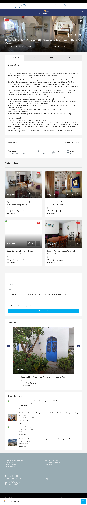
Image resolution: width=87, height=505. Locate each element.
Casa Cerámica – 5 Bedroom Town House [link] (33, 427)
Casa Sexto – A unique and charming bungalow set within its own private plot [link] (45, 439)
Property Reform (10, 464)
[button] (70, 35)
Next (78, 346)
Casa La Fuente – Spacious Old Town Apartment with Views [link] (39, 401)
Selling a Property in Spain (13, 469)
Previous (8, 346)
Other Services (10, 462)
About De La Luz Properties (14, 460)
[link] (23, 184)
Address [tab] (72, 58)
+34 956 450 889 (20, 5)
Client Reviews (10, 467)
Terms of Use (37, 306)
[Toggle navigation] (85, 1)
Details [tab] (34, 58)
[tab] (80, 21)
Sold (7, 19)
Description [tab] (14, 58)
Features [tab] (53, 58)
